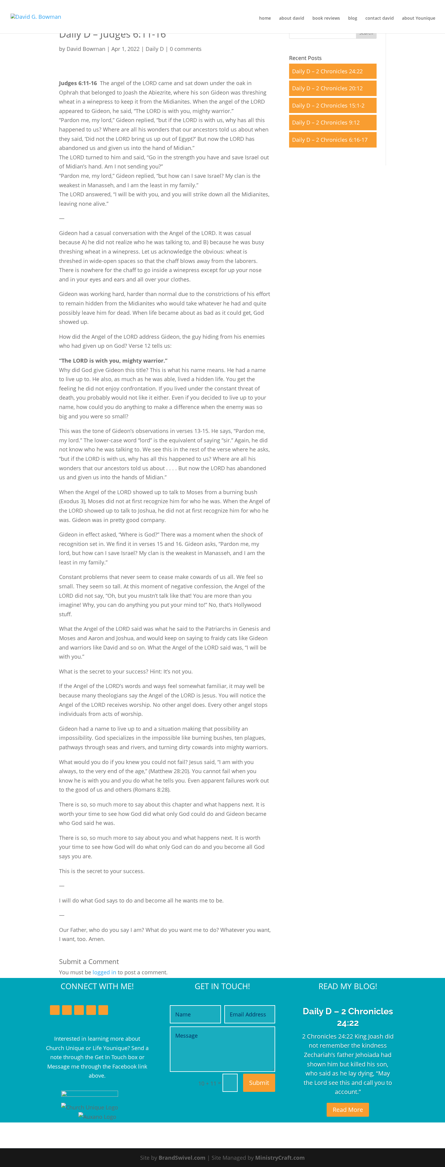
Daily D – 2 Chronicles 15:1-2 (328, 105)
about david (291, 18)
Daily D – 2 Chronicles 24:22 (327, 71)
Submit (259, 1083)
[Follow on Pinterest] (103, 1010)
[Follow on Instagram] (91, 1010)
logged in (104, 972)
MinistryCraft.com (280, 1157)
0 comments (186, 48)
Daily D (155, 48)
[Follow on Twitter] (67, 1010)
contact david (379, 18)
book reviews (326, 18)
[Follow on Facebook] (55, 1010)
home (265, 18)
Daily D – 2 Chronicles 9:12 (326, 122)
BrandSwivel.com (182, 1157)
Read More (348, 1109)
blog (352, 18)
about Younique (418, 18)
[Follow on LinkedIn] (79, 1010)
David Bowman (86, 48)
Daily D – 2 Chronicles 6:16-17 (330, 139)
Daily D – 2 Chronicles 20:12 (327, 88)
